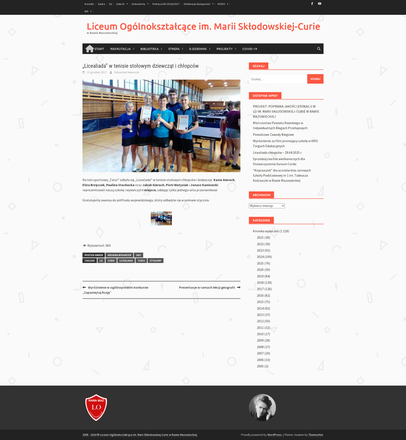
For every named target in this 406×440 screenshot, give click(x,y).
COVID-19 (249, 49)
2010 (260, 334)
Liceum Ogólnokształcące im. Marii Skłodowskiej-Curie (203, 26)
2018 (260, 282)
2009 (260, 340)
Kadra (101, 4)
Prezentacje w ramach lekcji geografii (207, 287)
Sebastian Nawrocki (126, 72)
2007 (260, 353)
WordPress (274, 435)
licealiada (126, 260)
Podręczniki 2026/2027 (166, 4)
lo (101, 260)
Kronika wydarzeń (119, 255)
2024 (260, 257)
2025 (260, 263)
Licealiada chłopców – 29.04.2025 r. (277, 152)
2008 (260, 347)
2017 (138, 255)
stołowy (155, 260)
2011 (260, 327)
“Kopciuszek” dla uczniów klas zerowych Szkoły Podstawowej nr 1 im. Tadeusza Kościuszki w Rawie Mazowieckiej (282, 175)
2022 (260, 244)
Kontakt (89, 4)
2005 (260, 366)
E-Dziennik (198, 49)
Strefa (174, 49)
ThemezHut (316, 435)
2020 (260, 269)
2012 (260, 321)
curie (111, 260)
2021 (260, 237)
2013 (260, 315)
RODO (221, 4)
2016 (260, 295)
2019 (260, 276)
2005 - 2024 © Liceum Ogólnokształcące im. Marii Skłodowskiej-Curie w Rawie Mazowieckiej (139, 435)
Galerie (120, 4)
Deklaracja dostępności (197, 4)
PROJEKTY (225, 49)
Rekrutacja (120, 49)
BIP (86, 11)
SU (110, 4)
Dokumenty (138, 4)
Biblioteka (149, 49)
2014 (260, 308)
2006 (260, 360)
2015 (260, 302)
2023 (260, 250)
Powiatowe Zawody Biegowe (273, 134)
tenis (141, 260)
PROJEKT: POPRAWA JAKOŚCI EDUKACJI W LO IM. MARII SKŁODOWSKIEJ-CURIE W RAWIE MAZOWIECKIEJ (286, 111)
